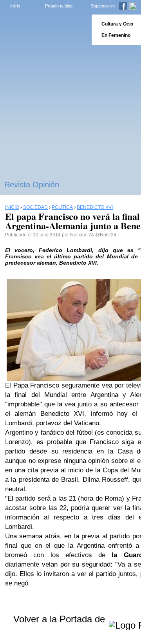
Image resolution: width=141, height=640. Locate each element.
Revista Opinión (31, 184)
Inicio (15, 6)
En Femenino (115, 35)
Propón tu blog (58, 6)
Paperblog (43, 29)
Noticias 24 (82, 235)
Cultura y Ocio (117, 24)
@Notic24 (105, 235)
